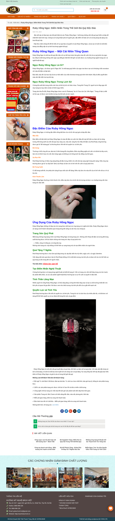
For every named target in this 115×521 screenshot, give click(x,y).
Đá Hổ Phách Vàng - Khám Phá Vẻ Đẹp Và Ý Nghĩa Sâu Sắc (70, 448)
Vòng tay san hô (50, 264)
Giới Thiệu (11, 16)
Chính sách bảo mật (84, 1)
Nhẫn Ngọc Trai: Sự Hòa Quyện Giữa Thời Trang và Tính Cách (96, 448)
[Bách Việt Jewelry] (13, 10)
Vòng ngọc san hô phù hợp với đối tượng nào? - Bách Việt (45, 440)
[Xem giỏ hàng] (105, 10)
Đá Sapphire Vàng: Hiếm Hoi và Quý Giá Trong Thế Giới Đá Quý (70, 440)
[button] (69, 421)
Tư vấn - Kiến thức (14, 22)
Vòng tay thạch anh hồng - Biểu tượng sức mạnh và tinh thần (45, 448)
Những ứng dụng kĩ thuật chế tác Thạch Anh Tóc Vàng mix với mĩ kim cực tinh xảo (96, 441)
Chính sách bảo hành (65, 4)
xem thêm (55, 405)
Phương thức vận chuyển (99, 1)
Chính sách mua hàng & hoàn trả (68, 1)
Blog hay (82, 16)
